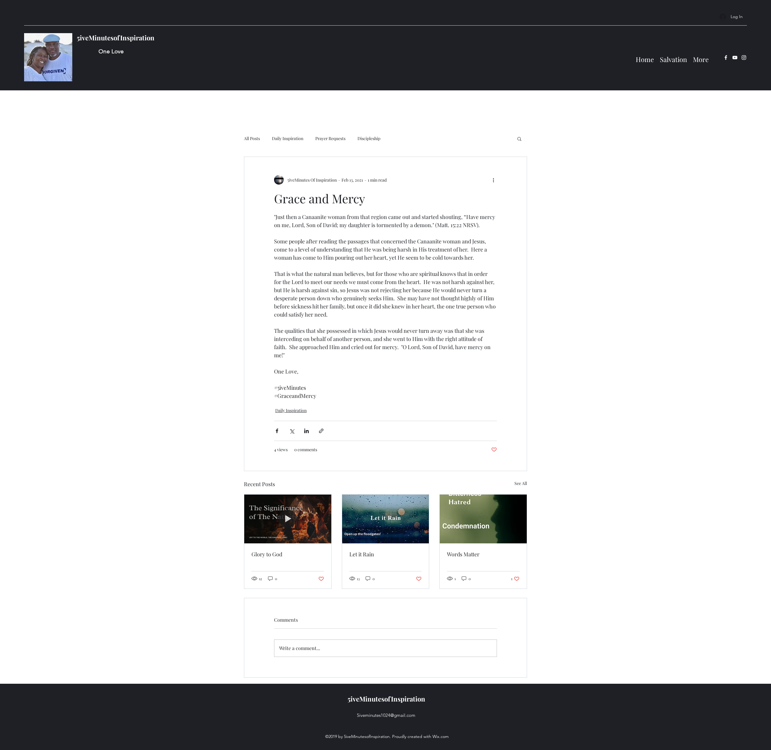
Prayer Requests (330, 138)
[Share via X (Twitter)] (292, 431)
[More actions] (493, 179)
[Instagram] (744, 58)
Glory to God (266, 554)
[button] (519, 138)
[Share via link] (321, 431)
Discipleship (368, 138)
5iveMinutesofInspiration (116, 37)
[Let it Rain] (385, 519)
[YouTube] (735, 58)
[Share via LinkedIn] (306, 431)
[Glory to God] (287, 519)
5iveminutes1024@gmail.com (386, 715)
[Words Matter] (483, 519)
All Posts (252, 138)
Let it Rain (361, 554)
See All (520, 483)
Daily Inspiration (287, 138)
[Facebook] (726, 58)
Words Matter (463, 554)
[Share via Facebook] (277, 431)
